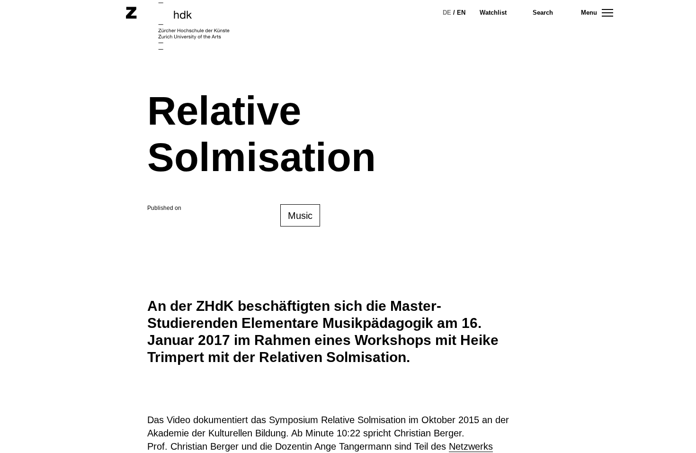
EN (461, 12)
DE (447, 12)
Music (300, 215)
